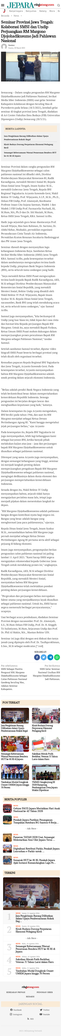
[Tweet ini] (44, 657)
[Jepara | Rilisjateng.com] (30, 4)
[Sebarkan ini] (37, 657)
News (15, 806)
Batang (42, 11)
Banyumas (31, 11)
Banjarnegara (16, 11)
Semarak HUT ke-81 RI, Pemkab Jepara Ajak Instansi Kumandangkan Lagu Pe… (34, 861)
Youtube (46, 1014)
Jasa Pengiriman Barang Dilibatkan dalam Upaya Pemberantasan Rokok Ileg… (35, 918)
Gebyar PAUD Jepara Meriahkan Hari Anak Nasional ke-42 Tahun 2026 (36, 809)
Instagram (17, 1014)
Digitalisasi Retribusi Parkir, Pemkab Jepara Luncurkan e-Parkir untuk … (36, 850)
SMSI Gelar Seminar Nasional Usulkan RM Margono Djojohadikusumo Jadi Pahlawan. (46, 672)
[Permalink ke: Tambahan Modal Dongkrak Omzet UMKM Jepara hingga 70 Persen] (15, 772)
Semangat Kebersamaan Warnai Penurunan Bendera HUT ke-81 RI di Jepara (14, 756)
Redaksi (30, 996)
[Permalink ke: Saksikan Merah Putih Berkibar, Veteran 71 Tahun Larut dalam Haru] (46, 744)
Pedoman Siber (45, 992)
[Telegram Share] (50, 657)
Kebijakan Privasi (15, 992)
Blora (52, 11)
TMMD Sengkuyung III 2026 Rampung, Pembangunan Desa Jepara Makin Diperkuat (44, 786)
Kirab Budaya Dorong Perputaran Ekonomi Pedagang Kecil (42, 728)
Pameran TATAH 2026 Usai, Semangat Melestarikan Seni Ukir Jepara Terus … (34, 838)
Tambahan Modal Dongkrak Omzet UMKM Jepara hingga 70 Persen (15, 785)
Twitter (46, 1010)
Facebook (17, 1010)
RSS (32, 1019)
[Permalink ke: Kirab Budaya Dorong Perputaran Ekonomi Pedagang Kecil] (46, 716)
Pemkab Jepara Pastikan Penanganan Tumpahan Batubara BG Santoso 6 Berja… (36, 821)
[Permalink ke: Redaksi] (4, 46)
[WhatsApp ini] (57, 657)
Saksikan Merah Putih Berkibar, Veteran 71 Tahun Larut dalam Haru (45, 756)
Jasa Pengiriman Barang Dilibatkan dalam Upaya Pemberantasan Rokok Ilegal (14, 728)
